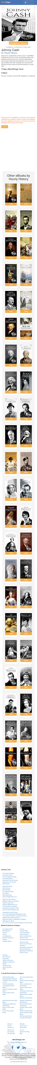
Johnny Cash (10, 49)
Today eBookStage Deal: (12, 69)
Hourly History (10, 52)
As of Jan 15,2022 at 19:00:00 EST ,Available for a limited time (18, 76)
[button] (4, 126)
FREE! (4, 73)
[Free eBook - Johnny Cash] (18, 23)
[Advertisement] (18, 96)
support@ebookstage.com (19, 1042)
